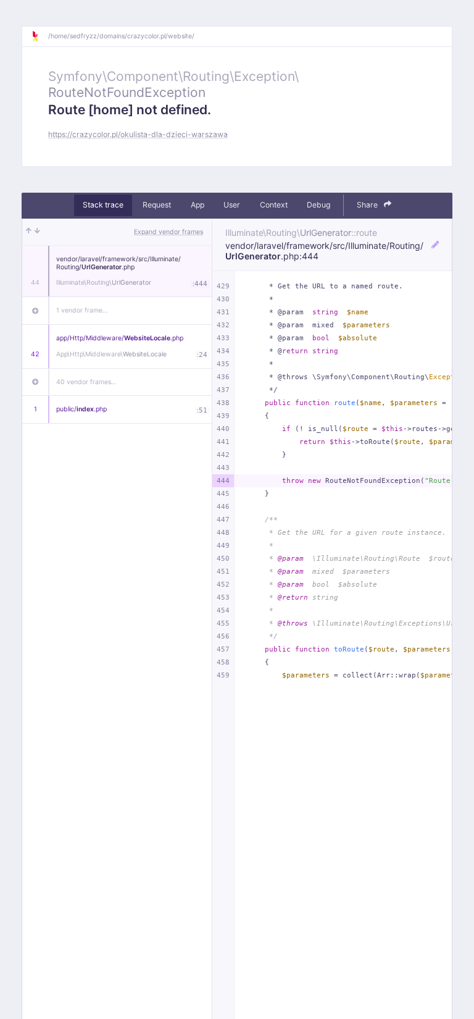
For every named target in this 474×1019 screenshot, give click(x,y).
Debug (318, 204)
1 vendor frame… (82, 310)
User (231, 204)
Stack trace (103, 204)
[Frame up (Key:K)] (28, 232)
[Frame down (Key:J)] (37, 232)
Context (274, 204)
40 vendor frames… (86, 382)
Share (368, 204)
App (197, 204)
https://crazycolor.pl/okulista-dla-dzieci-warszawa (138, 134)
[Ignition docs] (39, 36)
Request (157, 204)
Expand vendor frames (168, 232)
